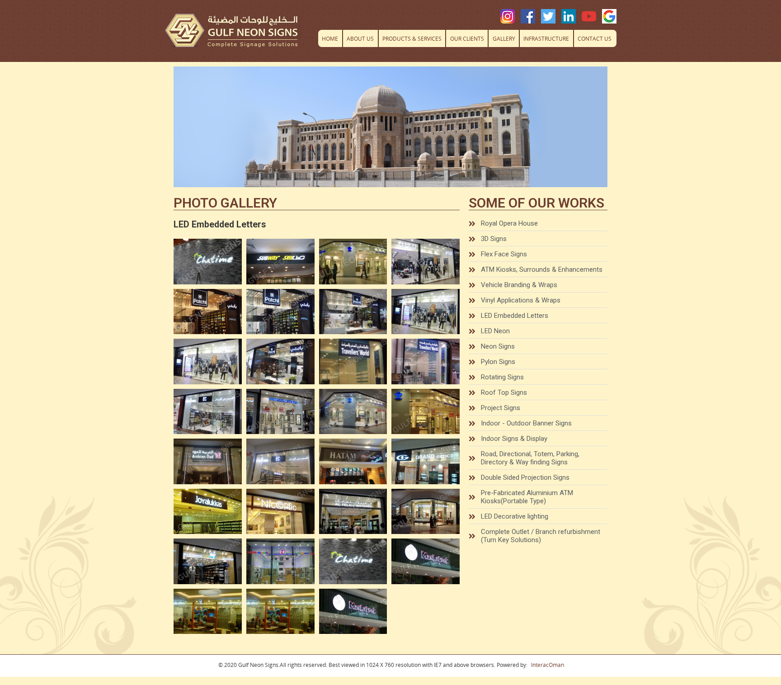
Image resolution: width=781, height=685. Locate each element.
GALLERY (504, 39)
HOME (330, 39)
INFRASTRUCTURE (546, 39)
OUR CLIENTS (467, 39)
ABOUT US (360, 39)
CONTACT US (595, 39)
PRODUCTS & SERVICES (412, 39)
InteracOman (547, 665)
